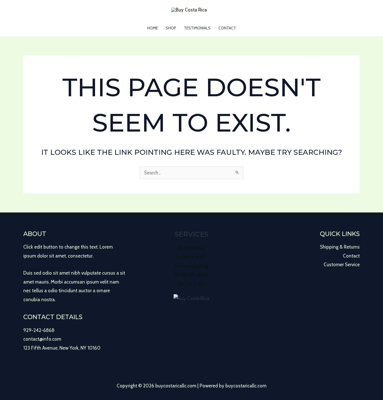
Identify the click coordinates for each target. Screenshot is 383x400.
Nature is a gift (191, 257)
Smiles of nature (191, 274)
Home (152, 28)
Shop (171, 28)
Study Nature (191, 248)
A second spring (191, 266)
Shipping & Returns (340, 247)
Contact (227, 28)
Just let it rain (191, 283)
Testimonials (197, 28)
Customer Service (342, 264)
